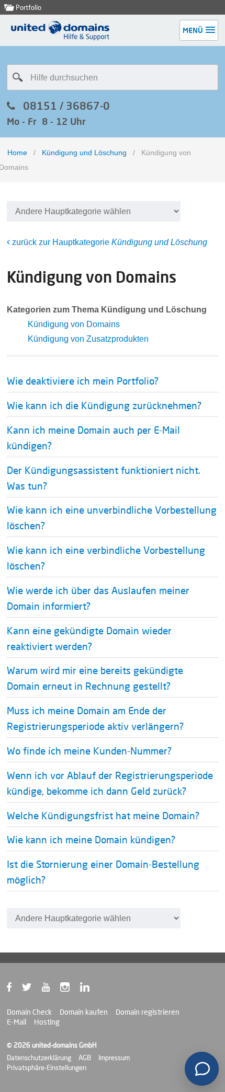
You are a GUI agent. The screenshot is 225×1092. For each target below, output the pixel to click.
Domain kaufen (84, 1012)
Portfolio (27, 7)
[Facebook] (14, 989)
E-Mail (16, 1022)
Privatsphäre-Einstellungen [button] (46, 1067)
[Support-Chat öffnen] (202, 1069)
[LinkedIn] (90, 989)
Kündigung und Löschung (84, 152)
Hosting (47, 1022)
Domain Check (29, 1012)
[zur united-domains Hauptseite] (60, 37)
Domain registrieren (147, 1012)
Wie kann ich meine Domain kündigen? (91, 839)
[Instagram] (70, 989)
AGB (84, 1057)
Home (17, 152)
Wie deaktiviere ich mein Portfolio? (83, 381)
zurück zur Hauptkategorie (108, 242)
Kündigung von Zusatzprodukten (88, 338)
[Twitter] (32, 989)
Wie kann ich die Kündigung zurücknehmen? (104, 405)
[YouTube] (51, 989)
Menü (193, 30)
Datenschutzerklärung (39, 1057)
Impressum (114, 1057)
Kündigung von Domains (74, 324)
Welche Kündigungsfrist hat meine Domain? (103, 815)
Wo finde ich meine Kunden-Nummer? (89, 751)
